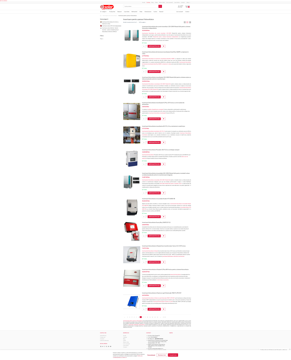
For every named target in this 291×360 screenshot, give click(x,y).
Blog (152, 2)
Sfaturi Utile (162, 2)
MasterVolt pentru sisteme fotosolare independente (165, 36)
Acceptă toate (173, 355)
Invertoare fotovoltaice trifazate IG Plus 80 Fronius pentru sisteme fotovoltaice (165, 269)
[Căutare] (160, 6)
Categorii (104, 11)
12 (152, 317)
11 (150, 317)
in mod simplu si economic (162, 279)
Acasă (143, 2)
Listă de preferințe (104, 340)
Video (156, 2)
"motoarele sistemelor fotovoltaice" (136, 324)
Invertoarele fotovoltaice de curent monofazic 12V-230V (156, 33)
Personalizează (151, 355)
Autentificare (103, 335)
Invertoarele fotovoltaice (148, 154)
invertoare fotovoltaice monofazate (157, 113)
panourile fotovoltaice (175, 274)
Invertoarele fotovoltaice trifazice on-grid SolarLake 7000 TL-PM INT (158, 298)
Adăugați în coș (154, 46)
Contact (183, 2)
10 (147, 317)
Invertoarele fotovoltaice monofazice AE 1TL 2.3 (153, 131)
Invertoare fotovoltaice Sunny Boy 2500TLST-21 (156, 222)
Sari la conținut (3, 0)
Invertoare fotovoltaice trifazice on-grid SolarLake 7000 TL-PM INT (161, 293)
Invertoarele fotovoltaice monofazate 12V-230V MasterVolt (156, 84)
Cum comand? (169, 2)
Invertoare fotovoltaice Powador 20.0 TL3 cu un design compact (160, 150)
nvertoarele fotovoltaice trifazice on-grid (163, 301)
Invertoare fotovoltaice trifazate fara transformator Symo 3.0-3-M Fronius (164, 246)
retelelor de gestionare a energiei (155, 109)
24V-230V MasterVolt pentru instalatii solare (171, 183)
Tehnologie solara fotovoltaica (110, 15)
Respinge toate (162, 355)
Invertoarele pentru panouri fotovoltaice (132, 320)
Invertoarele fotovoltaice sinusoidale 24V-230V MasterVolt (156, 180)
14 (157, 317)
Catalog (148, 2)
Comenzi (102, 338)
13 (155, 317)
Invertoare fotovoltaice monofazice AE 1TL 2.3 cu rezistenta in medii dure (163, 126)
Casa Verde (177, 2)
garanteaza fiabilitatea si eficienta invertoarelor (173, 256)
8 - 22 (164, 317)
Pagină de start (100, 15)
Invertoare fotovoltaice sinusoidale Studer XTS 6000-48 (158, 198)
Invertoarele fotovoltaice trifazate (150, 251)
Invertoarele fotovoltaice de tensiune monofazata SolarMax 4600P (158, 58)
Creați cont (102, 337)
